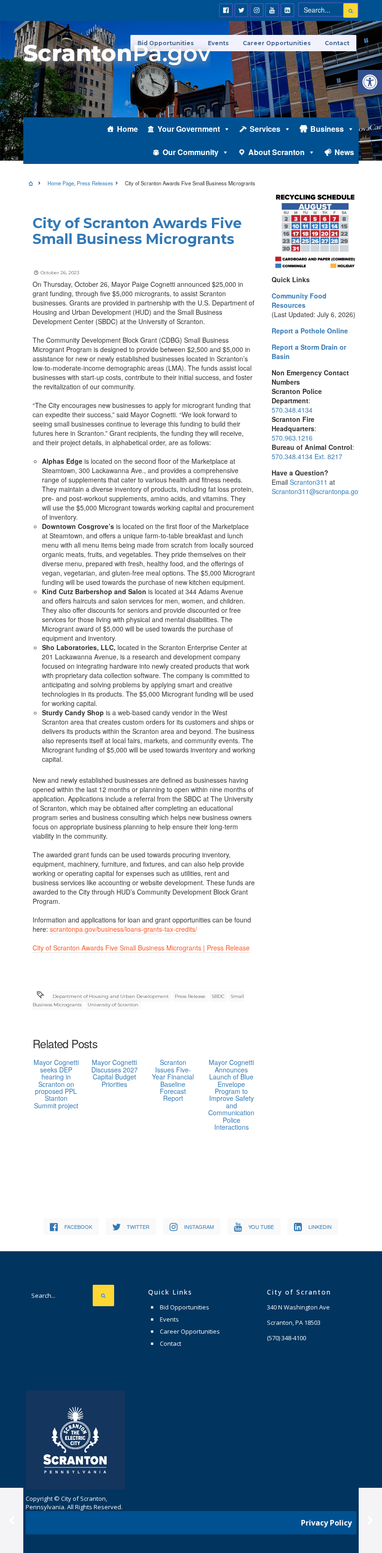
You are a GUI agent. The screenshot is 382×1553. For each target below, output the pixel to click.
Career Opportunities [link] (277, 43)
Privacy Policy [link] (326, 1523)
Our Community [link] (190, 152)
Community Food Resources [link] (299, 300)
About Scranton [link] (276, 152)
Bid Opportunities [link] (184, 1307)
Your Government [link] (188, 128)
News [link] (344, 152)
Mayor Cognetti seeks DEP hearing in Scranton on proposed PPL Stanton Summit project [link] (56, 1084)
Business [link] (327, 128)
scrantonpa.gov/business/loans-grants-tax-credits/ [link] (123, 929)
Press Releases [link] (95, 183)
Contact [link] (337, 43)
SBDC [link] (218, 996)
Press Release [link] (190, 996)
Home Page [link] (61, 183)
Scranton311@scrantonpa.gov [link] (317, 491)
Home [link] (127, 128)
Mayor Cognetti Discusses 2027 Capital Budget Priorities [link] (114, 1073)
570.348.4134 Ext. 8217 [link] (307, 456)
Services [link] (265, 128)
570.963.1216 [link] (292, 437)
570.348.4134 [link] (292, 409)
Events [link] (169, 1319)
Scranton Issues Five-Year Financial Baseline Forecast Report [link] (173, 1080)
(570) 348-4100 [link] (286, 1338)
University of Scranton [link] (113, 1005)
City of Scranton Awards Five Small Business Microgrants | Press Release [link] (141, 947)
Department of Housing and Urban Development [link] (111, 996)
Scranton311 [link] (308, 482)
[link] (370, 82)
